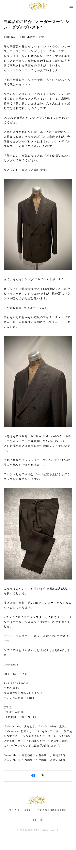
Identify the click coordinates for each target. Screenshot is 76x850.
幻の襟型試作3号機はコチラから (26, 307)
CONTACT (11, 664)
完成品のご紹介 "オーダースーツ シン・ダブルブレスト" (37, 24)
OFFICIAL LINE (15, 673)
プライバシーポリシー (21, 810)
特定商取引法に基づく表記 (52, 810)
